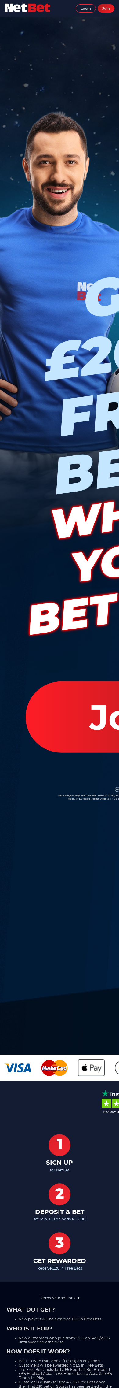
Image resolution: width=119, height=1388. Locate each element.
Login (86, 8)
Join (106, 8)
